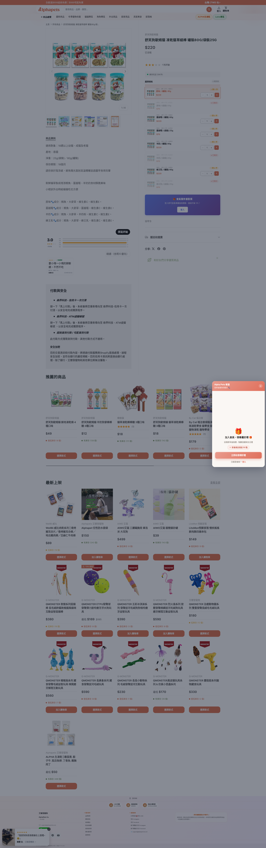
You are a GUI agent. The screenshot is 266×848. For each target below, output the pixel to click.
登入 (244, 462)
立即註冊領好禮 (238, 455)
